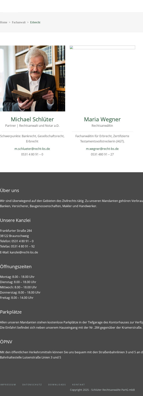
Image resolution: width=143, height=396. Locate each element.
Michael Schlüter (32, 119)
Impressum (8, 384)
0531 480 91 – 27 (102, 154)
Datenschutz (32, 384)
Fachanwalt (19, 22)
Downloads (57, 384)
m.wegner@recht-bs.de (102, 149)
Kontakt (78, 384)
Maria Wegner (102, 119)
